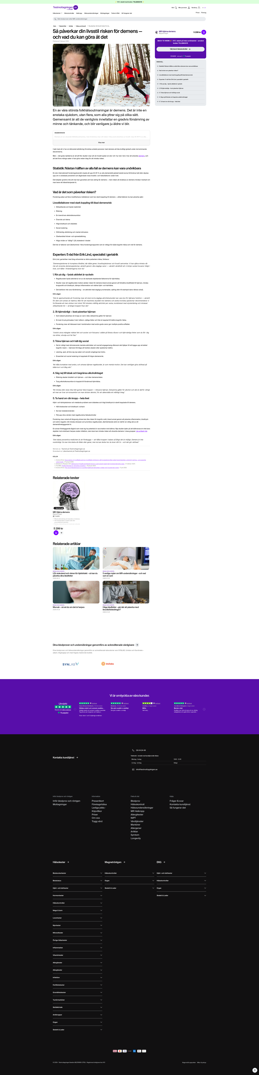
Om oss (96, 818)
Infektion (56, 977)
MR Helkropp (137, 811)
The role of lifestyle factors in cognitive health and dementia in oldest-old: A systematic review (92, 467)
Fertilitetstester (58, 985)
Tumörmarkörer (59, 1000)
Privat (198, 12)
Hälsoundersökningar (91, 13)
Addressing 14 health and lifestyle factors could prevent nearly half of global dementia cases (98, 464)
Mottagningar (104, 13)
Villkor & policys (201, 1062)
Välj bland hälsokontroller (178, 49)
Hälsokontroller (69, 13)
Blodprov (135, 801)
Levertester (57, 918)
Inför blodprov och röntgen (66, 801)
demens (142, 156)
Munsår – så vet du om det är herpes (68, 607)
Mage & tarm (57, 910)
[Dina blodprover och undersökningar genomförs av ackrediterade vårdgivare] (137, 645)
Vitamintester (58, 955)
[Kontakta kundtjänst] (77, 757)
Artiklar (71, 26)
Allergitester (137, 814)
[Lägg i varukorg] (203, 32)
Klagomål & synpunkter (189, 1062)
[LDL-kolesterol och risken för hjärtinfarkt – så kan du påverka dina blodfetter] (76, 558)
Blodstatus (57, 881)
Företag (203, 12)
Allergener (136, 828)
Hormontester (58, 895)
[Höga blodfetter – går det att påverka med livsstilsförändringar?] (126, 592)
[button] (129, 19)
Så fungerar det (127, 13)
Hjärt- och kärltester (60, 888)
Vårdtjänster (137, 821)
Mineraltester (58, 933)
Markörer (135, 824)
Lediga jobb (98, 807)
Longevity (136, 838)
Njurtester (57, 925)
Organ (55, 1022)
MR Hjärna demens (167, 31)
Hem (54, 26)
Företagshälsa (99, 804)
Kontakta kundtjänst (180, 804)
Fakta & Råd (115, 13)
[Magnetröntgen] (124, 862)
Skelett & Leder (58, 1030)
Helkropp (79, 13)
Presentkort (98, 801)
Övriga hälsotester (60, 940)
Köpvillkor (97, 811)
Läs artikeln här (141, 431)
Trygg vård (97, 821)
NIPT (133, 818)
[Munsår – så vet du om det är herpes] (76, 592)
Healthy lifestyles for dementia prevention (74, 465)
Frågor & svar (177, 801)
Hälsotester (57, 13)
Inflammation (58, 948)
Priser (95, 814)
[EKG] (164, 862)
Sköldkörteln (58, 1007)
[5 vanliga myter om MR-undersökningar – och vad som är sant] (126, 558)
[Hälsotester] (68, 862)
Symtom (135, 835)
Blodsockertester (59, 873)
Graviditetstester (59, 992)
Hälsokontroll (137, 804)
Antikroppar (57, 1015)
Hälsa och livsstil (81, 26)
